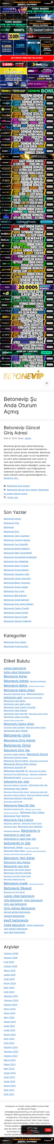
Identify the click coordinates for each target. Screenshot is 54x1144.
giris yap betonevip (15, 904)
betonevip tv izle (17, 843)
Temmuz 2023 (11, 1051)
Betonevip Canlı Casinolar (17, 536)
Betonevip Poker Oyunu (32, 823)
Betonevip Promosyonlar (16, 646)
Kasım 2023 (10, 1034)
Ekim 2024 (9, 987)
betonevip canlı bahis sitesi (17, 704)
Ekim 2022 (9, 1090)
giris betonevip (13, 900)
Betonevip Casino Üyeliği (16, 608)
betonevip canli (13, 697)
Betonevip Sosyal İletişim (16, 570)
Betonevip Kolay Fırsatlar (16, 565)
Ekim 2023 (9, 1039)
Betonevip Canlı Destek (15, 710)
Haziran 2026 (10, 957)
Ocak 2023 (9, 1077)
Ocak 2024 (9, 1026)
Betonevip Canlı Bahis (14, 701)
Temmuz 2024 (11, 1000)
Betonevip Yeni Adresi (17, 862)
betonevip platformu (12, 823)
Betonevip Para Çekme (18, 819)
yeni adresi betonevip (16, 928)
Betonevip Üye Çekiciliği (16, 544)
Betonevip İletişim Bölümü (17, 548)
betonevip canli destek (32, 698)
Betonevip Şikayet (18, 888)
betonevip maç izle (38, 785)
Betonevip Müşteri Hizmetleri (18, 798)
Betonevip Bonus (35, 694)
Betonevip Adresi (12, 519)
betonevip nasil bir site (13, 801)
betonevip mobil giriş (38, 792)
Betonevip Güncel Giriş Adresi (22, 430)
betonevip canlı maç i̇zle (16, 713)
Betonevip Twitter (13, 847)
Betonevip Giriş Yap (17, 750)
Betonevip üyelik (16, 883)
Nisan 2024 (9, 1013)
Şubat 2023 (10, 1073)
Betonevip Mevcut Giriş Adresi (16, 792)
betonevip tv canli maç (17, 834)
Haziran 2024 (10, 1004)
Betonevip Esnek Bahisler (16, 600)
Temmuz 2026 (11, 953)
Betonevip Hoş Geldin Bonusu (16, 774)
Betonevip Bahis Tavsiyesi (17, 583)
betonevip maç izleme (16, 788)
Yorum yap (12, 497)
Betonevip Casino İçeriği (16, 612)
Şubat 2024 (10, 1021)
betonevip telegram (12, 831)
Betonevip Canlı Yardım (38, 714)
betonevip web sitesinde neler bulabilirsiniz (18, 854)
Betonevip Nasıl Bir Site (19, 805)
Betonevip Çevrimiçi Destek (17, 873)
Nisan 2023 (9, 1064)
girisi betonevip (33, 900)
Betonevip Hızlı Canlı (14, 591)
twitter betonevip (35, 925)
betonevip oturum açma (14, 809)
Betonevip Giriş (11, 523)
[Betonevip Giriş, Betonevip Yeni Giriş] (24, 374)
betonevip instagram (38, 774)
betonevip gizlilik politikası (14, 754)
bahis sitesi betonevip (17, 672)
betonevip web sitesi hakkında (36, 851)
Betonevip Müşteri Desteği (38, 795)
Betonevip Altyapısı (38, 681)
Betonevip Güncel (37, 754)
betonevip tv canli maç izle (20, 838)
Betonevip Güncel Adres (16, 757)
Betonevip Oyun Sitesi (32, 812)
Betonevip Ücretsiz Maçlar (17, 540)
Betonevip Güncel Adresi (16, 761)
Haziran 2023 (10, 1056)
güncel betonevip (14, 915)
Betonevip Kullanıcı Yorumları (16, 785)
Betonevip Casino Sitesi (19, 723)
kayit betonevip (16, 920)
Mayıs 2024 (10, 1009)
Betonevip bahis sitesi (19, 690)
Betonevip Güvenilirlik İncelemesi (20, 557)
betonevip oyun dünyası (11, 813)
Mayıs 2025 (9, 970)
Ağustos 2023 (11, 1047)
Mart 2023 (9, 1068)
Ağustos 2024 (11, 996)
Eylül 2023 (9, 1043)
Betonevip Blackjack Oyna (14, 694)
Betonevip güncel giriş (39, 761)
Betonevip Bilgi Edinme (15, 595)
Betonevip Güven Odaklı (16, 587)
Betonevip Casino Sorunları (17, 578)
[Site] (27, 97)
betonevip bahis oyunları (36, 686)
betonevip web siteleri (31, 848)
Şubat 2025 (10, 975)
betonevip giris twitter (16, 730)
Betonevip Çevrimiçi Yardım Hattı (17, 876)
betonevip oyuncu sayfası (33, 809)
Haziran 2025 (10, 966)
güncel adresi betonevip (17, 912)
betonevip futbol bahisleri (14, 727)
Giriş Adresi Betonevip (19, 908)
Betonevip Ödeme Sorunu (14, 879)
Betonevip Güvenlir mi (16, 770)
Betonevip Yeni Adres (19, 858)
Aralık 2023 (9, 1030)
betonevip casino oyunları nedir (14, 720)
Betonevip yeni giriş (16, 866)
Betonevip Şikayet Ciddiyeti (17, 621)
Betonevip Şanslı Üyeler (16, 617)
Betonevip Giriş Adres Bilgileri (19, 604)
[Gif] (27, 156)
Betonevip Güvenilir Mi (15, 767)
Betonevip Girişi (17, 745)
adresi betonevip (15, 668)
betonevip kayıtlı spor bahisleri (32, 778)
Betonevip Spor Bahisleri (30, 826)
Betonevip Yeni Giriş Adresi (17, 869)
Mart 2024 (9, 1017)
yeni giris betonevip (14, 932)
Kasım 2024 (10, 983)
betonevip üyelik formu (36, 884)
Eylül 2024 (9, 992)
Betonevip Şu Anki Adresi (14, 892)
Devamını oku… (11, 478)
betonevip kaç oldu (16, 781)
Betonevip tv (30, 830)
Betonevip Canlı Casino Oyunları (20, 707)
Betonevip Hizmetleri (37, 771)
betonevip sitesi (10, 827)
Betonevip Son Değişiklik (16, 561)
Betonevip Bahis (15, 685)
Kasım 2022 (10, 1086)
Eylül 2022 (9, 1094)
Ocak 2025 (9, 979)
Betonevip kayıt (12, 777)
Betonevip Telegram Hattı (16, 574)
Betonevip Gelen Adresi (36, 727)
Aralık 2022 (9, 1081)
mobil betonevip (14, 925)
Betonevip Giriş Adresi (18, 486)
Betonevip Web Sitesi (14, 851)
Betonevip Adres (15, 676)
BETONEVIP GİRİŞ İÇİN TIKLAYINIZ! (27, 58)
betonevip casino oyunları (16, 717)
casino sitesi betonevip (19, 896)
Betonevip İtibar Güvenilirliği (18, 553)
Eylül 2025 (9, 962)
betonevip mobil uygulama (15, 795)
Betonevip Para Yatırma (17, 816)
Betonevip (9, 527)
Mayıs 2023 (10, 1060)
